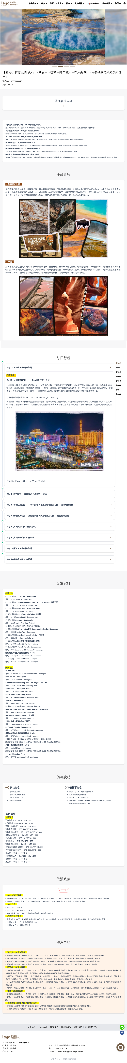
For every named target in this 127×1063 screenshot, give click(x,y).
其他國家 (79, 3)
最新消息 (32, 1027)
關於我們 (54, 1027)
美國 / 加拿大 (55, 3)
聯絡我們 (78, 1027)
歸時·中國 (106, 3)
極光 (43, 3)
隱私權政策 (66, 1027)
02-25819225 (61, 1048)
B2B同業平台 (91, 1027)
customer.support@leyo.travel (70, 1051)
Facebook (43, 1027)
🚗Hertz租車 (93, 3)
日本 (68, 3)
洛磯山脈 (33, 3)
